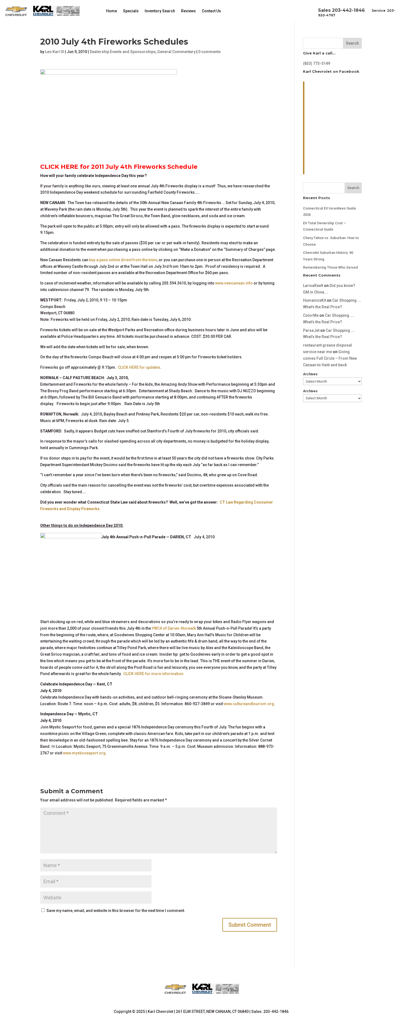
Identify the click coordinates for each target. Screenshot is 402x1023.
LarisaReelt (313, 285)
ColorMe (311, 315)
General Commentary (176, 52)
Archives (310, 374)
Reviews (188, 11)
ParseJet (311, 330)
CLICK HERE (59, 166)
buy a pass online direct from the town (123, 260)
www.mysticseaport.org (84, 753)
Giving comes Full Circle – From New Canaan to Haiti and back (330, 358)
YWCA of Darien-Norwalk (174, 628)
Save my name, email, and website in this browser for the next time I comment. (115, 910)
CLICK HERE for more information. (153, 674)
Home (111, 11)
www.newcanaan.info (234, 283)
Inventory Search (160, 11)
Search (352, 43)
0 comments (209, 52)
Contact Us (211, 11)
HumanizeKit (314, 300)
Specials (131, 11)
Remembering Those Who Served (330, 267)
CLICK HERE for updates (139, 367)
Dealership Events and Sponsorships (123, 52)
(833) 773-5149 (316, 63)
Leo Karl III (54, 52)
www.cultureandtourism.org (249, 704)
